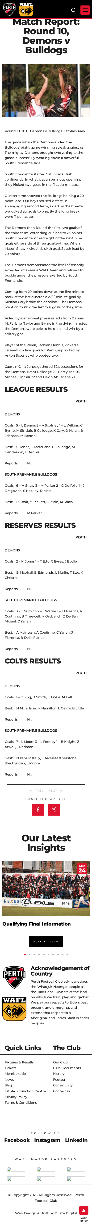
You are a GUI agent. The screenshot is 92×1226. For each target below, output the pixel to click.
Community (62, 1085)
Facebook (16, 1140)
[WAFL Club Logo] (9, 9)
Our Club (60, 1062)
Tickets (10, 1068)
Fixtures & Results (19, 1062)
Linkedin (76, 1140)
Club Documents (67, 1068)
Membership (15, 1074)
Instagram (47, 1140)
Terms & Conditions (21, 1102)
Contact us (62, 1091)
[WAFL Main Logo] (26, 9)
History (59, 1074)
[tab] (25, 954)
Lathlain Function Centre (25, 1091)
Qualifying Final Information (36, 924)
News (9, 1079)
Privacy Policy (16, 1097)
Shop (9, 1085)
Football (60, 1079)
